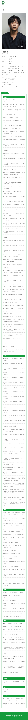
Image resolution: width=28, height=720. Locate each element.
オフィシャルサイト (12, 82)
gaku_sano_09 (13, 86)
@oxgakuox (7, 84)
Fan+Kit (20, 715)
